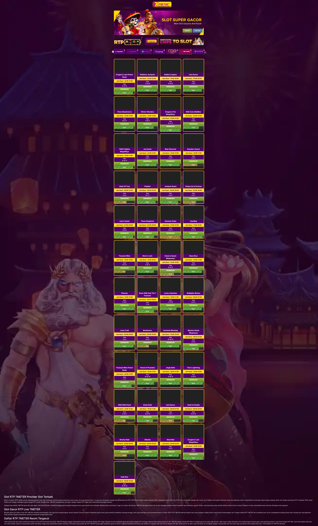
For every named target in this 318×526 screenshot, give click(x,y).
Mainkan (124, 89)
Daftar (197, 30)
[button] (113, 52)
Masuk (187, 30)
